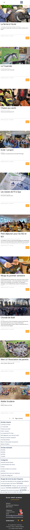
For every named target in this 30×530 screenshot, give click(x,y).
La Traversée (6, 66)
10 (13, 418)
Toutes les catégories (7, 475)
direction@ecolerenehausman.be (15, 515)
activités (2, 152)
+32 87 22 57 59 (10, 512)
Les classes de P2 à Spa (11, 191)
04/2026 (3, 452)
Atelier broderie (7, 401)
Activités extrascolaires (5, 68)
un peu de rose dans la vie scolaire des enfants (10, 26)
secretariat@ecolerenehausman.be (15, 517)
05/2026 (3, 450)
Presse (3, 466)
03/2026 (3, 454)
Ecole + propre (7, 150)
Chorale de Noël (8, 317)
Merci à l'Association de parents (14, 359)
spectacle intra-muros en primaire (10, 490)
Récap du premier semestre (13, 275)
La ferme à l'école (8, 24)
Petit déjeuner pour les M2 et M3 (10, 435)
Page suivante (19, 418)
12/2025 (3, 456)
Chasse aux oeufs (8, 108)
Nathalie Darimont (4, 35)
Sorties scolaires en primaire (8, 469)
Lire (27, 38)
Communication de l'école (8, 464)
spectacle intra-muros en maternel (10, 473)
